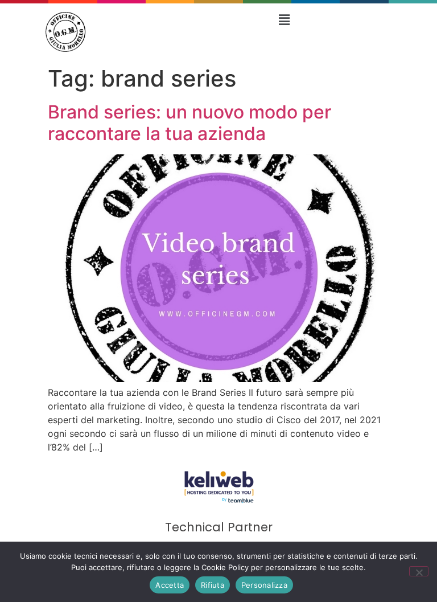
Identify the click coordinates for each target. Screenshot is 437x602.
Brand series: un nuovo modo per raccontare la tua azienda (189, 123)
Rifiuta (212, 584)
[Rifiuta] (418, 571)
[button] (284, 19)
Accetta (169, 584)
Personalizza (264, 584)
